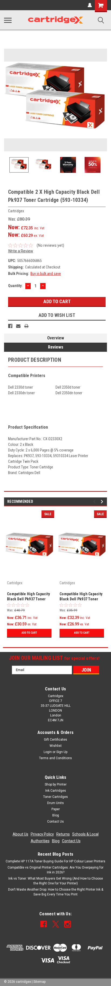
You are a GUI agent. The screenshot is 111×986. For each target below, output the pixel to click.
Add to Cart (29, 632)
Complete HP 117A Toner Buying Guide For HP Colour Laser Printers (55, 861)
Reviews (55, 347)
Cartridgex (14, 583)
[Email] (18, 326)
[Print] (26, 326)
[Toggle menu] (8, 20)
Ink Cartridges (55, 791)
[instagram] (67, 924)
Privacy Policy (42, 834)
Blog (55, 815)
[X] (55, 924)
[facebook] (43, 924)
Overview (55, 337)
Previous (8, 100)
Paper (55, 809)
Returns (63, 834)
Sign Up (61, 752)
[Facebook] (10, 326)
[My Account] (90, 5)
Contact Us (55, 821)
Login (48, 752)
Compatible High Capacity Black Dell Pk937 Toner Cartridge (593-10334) (28, 597)
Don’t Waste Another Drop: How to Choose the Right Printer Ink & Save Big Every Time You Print (55, 892)
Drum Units (55, 803)
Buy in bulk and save (45, 273)
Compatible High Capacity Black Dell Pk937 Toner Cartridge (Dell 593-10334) (82, 597)
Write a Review (20, 251)
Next (103, 100)
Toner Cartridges (55, 797)
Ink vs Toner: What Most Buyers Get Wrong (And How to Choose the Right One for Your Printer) (55, 881)
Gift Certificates (55, 739)
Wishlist (56, 746)
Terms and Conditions (55, 758)
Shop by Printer (56, 784)
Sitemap (39, 982)
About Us (20, 834)
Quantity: (15, 286)
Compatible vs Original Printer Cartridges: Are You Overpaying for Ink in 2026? (55, 870)
